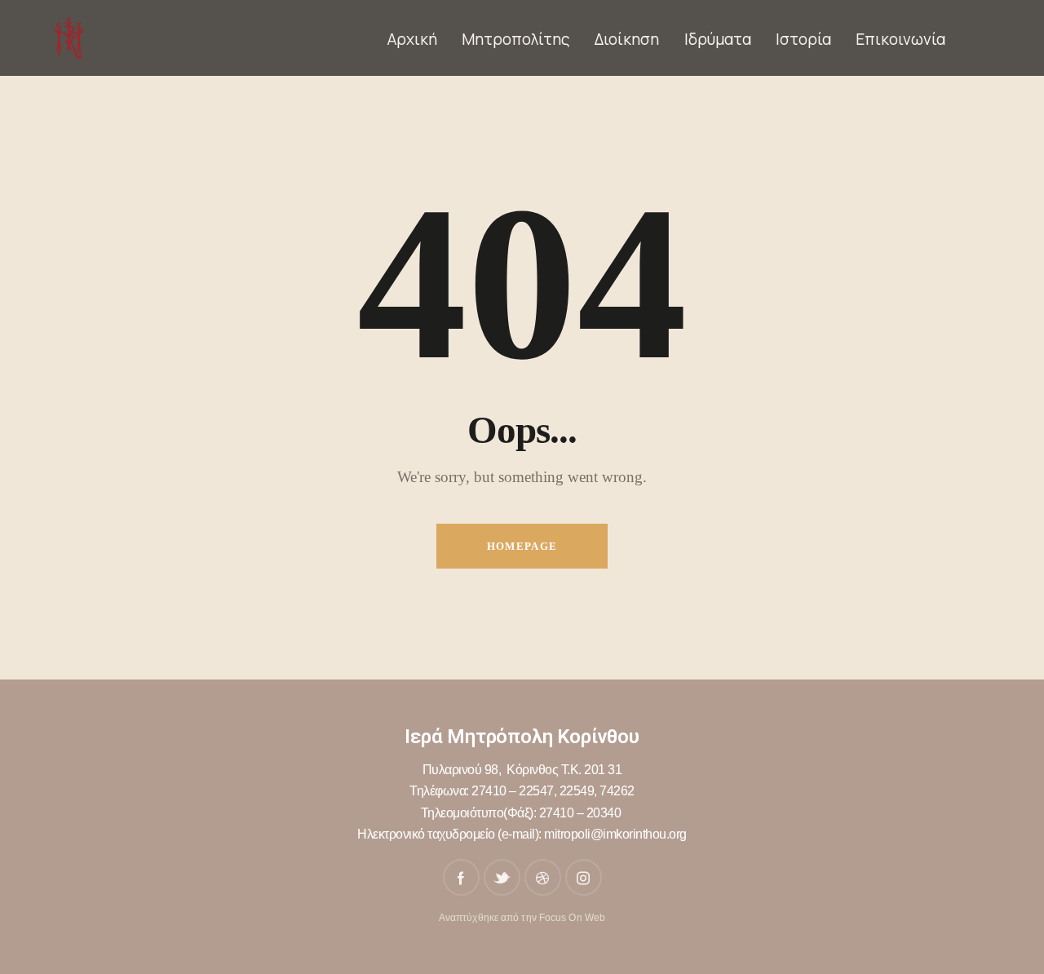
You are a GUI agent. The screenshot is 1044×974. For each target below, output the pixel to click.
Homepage (522, 546)
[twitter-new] (502, 877)
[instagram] (583, 877)
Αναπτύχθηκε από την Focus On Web (522, 917)
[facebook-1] (461, 877)
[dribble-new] (542, 877)
